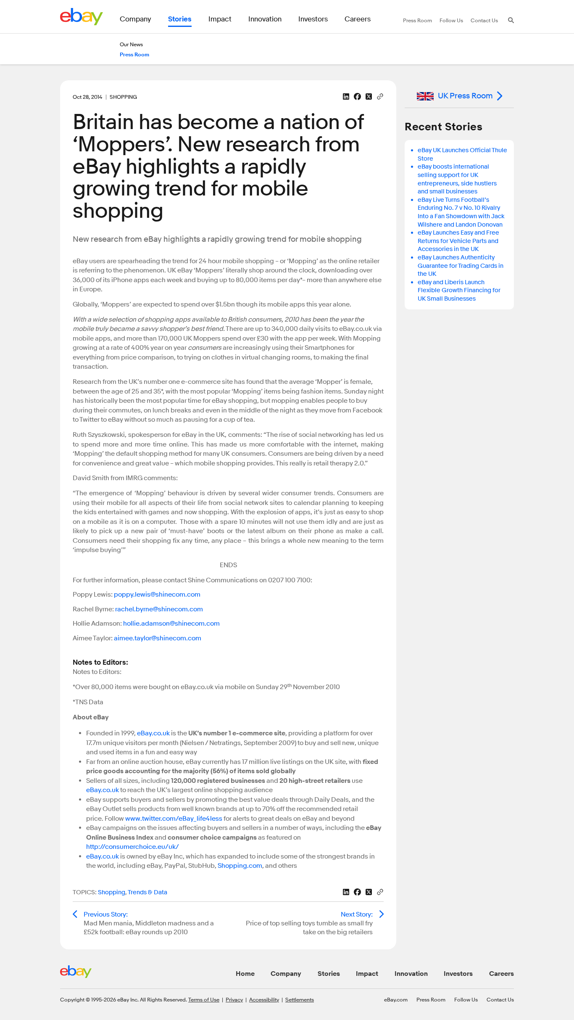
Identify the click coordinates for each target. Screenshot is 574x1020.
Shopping (111, 892)
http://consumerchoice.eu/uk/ (132, 847)
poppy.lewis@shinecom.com (157, 594)
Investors (458, 974)
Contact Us (500, 999)
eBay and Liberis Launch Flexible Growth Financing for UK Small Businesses (459, 290)
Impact (367, 974)
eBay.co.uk (153, 733)
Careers (501, 974)
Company (286, 974)
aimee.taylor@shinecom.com (157, 638)
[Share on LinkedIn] (346, 96)
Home (245, 974)
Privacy (234, 999)
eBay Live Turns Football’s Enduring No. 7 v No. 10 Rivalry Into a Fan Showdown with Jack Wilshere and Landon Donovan (461, 212)
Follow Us (466, 999)
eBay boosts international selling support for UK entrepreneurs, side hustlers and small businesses (457, 179)
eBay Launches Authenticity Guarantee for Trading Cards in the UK (460, 266)
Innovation (411, 974)
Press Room (430, 999)
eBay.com (396, 999)
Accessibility (264, 999)
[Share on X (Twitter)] (368, 96)
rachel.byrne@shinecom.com (159, 609)
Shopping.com (240, 865)
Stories (329, 974)
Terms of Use (203, 999)
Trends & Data (147, 892)
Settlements (299, 999)
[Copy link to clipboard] (380, 95)
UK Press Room (465, 95)
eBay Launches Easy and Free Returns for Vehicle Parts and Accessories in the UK (458, 241)
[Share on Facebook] (357, 96)
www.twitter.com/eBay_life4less (173, 818)
